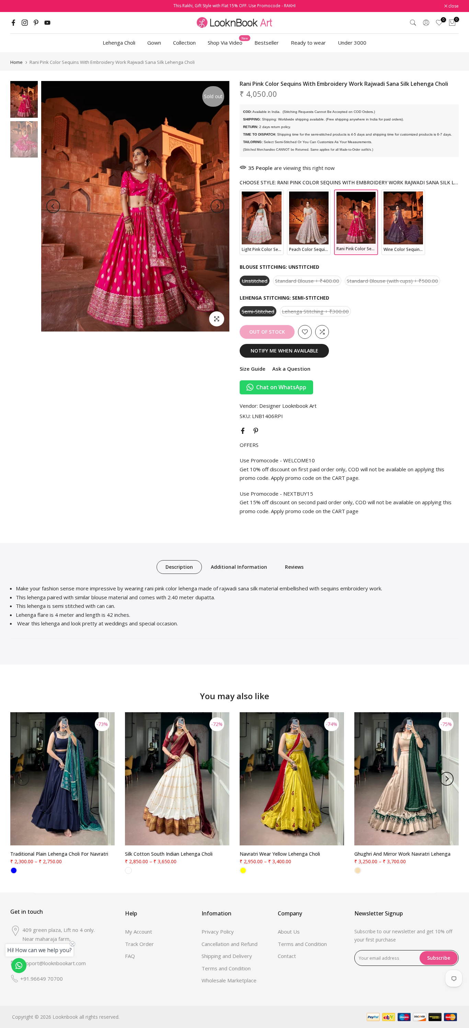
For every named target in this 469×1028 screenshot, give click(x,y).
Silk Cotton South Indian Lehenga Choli (169, 854)
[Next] (217, 206)
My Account (138, 931)
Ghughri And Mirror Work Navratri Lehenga (402, 854)
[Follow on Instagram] (25, 23)
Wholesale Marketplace (229, 980)
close (19, 6)
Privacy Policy (218, 931)
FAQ (130, 955)
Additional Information (239, 567)
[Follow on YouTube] (47, 23)
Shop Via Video (228, 42)
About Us (289, 931)
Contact (287, 955)
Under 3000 (352, 42)
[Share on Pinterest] (256, 431)
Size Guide (252, 368)
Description (179, 567)
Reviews (294, 567)
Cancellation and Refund (230, 943)
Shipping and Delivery (227, 955)
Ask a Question (291, 368)
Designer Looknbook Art (288, 405)
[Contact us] (18, 965)
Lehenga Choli (119, 42)
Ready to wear (308, 42)
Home (16, 62)
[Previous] (53, 206)
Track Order (139, 943)
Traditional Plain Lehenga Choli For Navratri (59, 854)
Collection (184, 42)
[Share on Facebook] (243, 431)
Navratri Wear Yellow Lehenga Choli (280, 854)
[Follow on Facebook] (13, 23)
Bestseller (266, 42)
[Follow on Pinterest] (36, 23)
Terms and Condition (226, 968)
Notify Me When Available (284, 350)
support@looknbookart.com (53, 963)
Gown (154, 42)
